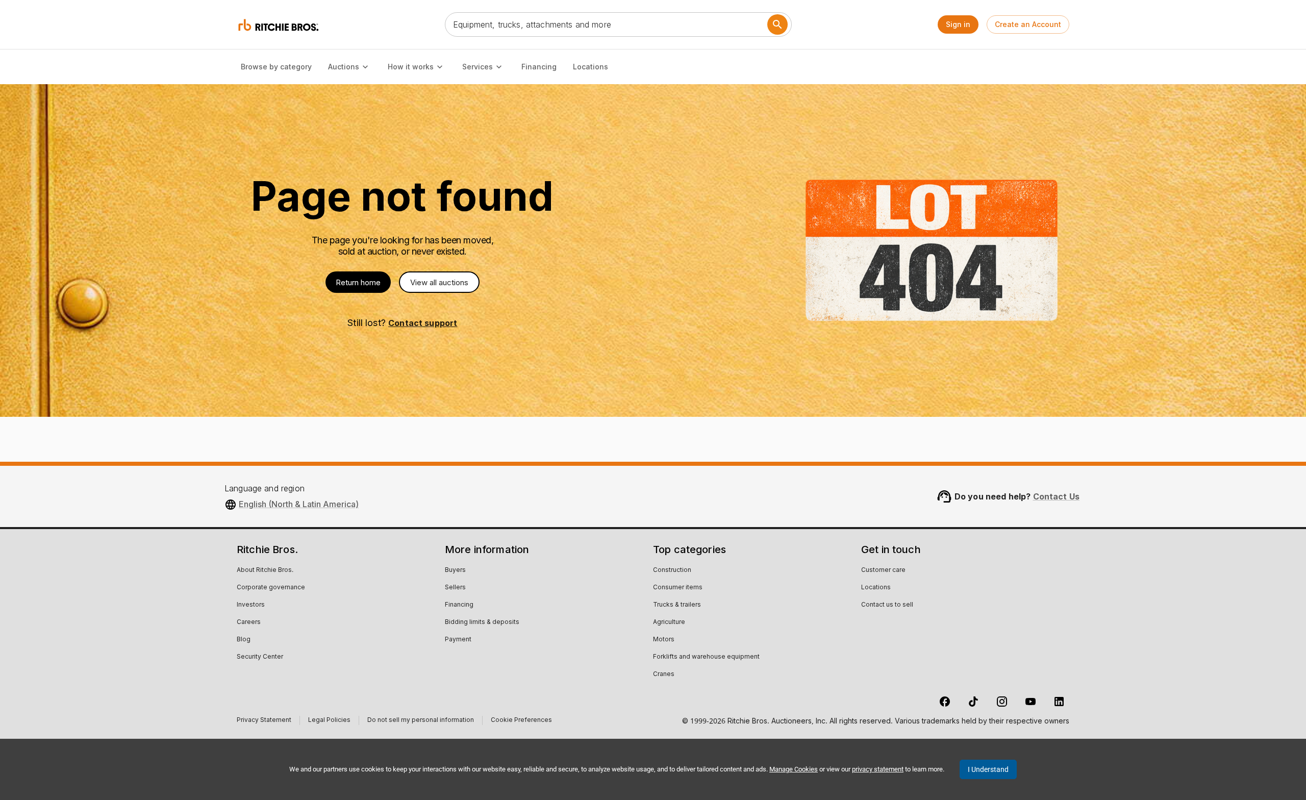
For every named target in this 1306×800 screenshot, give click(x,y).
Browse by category (276, 66)
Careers (249, 622)
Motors (663, 639)
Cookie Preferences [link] (521, 720)
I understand (988, 769)
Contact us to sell (887, 605)
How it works (411, 66)
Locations (590, 66)
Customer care (883, 570)
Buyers (455, 570)
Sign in (958, 24)
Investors (251, 605)
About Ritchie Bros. (265, 570)
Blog (243, 639)
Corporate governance (271, 587)
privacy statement (877, 769)
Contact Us (1056, 496)
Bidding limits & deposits (482, 622)
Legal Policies (329, 721)
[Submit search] (777, 24)
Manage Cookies (793, 769)
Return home (358, 282)
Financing (539, 66)
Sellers (455, 587)
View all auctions (439, 282)
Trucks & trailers (677, 605)
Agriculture (669, 622)
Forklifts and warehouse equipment (706, 657)
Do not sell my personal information (420, 721)
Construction (672, 570)
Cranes (663, 674)
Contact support (422, 323)
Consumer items (677, 587)
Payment (458, 639)
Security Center (260, 657)
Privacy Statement (264, 721)
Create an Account (1028, 24)
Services (477, 66)
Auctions (343, 66)
